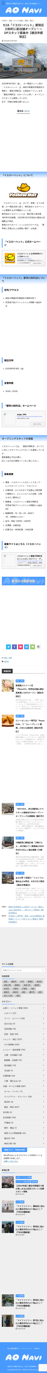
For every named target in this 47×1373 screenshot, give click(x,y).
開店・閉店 (8, 658)
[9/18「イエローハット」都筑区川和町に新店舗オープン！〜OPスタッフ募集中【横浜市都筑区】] (26, 646)
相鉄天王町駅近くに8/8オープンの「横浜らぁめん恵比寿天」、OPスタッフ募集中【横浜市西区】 (26, 910)
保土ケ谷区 (8, 996)
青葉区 (30, 981)
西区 (5, 981)
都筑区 (6, 661)
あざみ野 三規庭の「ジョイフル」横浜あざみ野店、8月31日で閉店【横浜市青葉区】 (30, 881)
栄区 (40, 992)
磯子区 (32, 992)
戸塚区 (24, 989)
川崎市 (15, 989)
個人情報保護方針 (13, 1348)
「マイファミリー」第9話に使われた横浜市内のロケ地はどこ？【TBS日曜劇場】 (30, 1229)
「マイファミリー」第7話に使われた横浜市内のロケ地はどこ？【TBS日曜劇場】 (30, 1323)
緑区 (24, 992)
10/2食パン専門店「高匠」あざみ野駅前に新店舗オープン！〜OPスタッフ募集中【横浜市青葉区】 (26, 919)
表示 (27, 111)
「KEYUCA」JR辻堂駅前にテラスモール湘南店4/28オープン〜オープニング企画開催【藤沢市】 (30, 812)
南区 (18, 996)
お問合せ (37, 1348)
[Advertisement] (23, 144)
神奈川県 (7, 985)
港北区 (39, 981)
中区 (22, 981)
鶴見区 (6, 992)
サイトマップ (26, 1348)
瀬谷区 (15, 992)
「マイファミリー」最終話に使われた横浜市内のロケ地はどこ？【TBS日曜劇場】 (30, 1209)
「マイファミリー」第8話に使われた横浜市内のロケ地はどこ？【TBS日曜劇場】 (30, 1303)
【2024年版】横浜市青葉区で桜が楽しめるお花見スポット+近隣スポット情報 (30, 1188)
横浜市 (14, 981)
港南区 (37, 985)
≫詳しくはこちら (11, 1161)
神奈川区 (27, 985)
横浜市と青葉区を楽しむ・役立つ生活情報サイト (23, 1366)
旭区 (33, 989)
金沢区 (6, 989)
